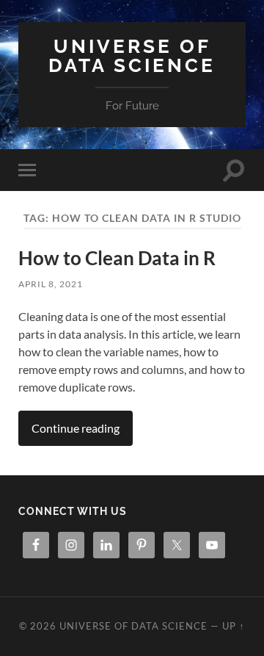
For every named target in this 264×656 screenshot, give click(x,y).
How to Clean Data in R (117, 258)
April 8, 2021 (50, 283)
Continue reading (76, 428)
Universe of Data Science (132, 55)
